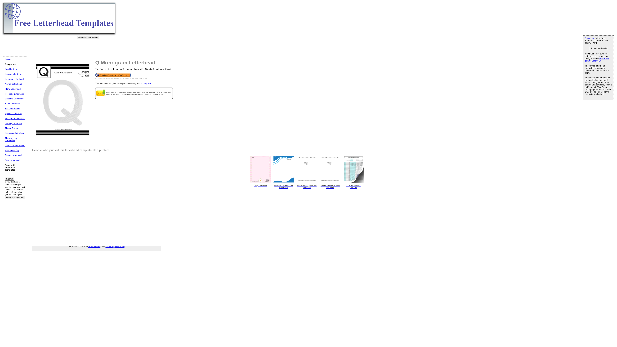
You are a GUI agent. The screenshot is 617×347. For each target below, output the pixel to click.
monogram (146, 83)
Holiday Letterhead (13, 123)
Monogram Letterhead (15, 118)
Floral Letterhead (13, 89)
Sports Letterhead (13, 113)
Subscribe (110, 92)
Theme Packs (11, 128)
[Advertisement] (61, 46)
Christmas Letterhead (15, 145)
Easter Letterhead (13, 155)
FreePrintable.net (145, 94)
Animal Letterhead (13, 84)
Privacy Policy (120, 247)
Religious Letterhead (14, 94)
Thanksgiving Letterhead (11, 139)
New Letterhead (12, 160)
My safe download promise (104, 78)
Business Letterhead (14, 74)
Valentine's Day (12, 150)
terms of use (143, 78)
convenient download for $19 (597, 59)
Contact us (110, 247)
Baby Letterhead (12, 103)
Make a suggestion (15, 197)
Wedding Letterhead (14, 99)
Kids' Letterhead (12, 108)
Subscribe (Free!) (598, 48)
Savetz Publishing (94, 247)
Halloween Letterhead (15, 133)
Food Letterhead (12, 69)
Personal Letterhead (14, 79)
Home (7, 59)
